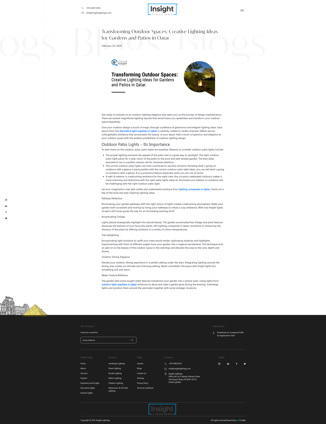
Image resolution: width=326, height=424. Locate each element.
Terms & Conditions (145, 388)
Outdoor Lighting (115, 383)
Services (83, 373)
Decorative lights (87, 388)
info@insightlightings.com (98, 12)
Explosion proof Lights (89, 383)
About (83, 368)
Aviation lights (86, 393)
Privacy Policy (142, 383)
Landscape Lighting (116, 363)
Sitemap (140, 378)
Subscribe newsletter (89, 332)
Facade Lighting (115, 373)
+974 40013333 (93, 8)
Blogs (139, 368)
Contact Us (141, 373)
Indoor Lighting (114, 378)
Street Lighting (114, 368)
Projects (83, 378)
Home (83, 363)
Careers (140, 363)
